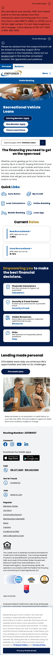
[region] (26, 631)
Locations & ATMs (11, 531)
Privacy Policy (20, 645)
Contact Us (15, 482)
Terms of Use (39, 645)
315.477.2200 (16, 470)
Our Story (7, 510)
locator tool (7, 56)
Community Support (12, 514)
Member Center (10, 506)
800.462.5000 (32, 470)
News (5, 523)
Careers (7, 527)
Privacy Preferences (26, 650)
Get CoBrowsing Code (13, 535)
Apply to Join (16, 494)
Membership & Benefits (14, 518)
